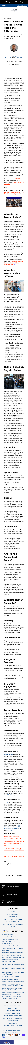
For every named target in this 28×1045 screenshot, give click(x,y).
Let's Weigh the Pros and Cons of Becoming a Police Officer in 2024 (14, 843)
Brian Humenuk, (10, 57)
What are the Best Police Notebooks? (13, 981)
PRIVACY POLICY (13, 1008)
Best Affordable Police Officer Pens (12, 946)
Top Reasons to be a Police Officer (12, 953)
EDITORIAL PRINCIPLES (13, 1011)
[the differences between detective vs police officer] (14, 208)
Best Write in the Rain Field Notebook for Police (13, 969)
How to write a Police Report (10, 977)
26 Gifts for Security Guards (10, 979)
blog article (12, 35)
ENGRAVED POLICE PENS (13, 922)
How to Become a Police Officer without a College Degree (11, 997)
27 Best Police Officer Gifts (10, 939)
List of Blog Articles (7, 934)
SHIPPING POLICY (13, 1021)
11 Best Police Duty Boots (9, 937)
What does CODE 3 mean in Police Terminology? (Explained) (14, 849)
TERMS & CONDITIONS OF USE (13, 1006)
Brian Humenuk (8, 754)
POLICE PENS (13, 917)
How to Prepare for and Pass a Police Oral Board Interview (13, 965)
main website (10, 830)
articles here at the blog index (14, 183)
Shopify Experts (14, 1032)
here (17, 828)
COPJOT (19, 58)
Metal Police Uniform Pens (12, 827)
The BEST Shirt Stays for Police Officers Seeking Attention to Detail (12, 985)
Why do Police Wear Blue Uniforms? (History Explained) (13, 837)
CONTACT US (13, 1023)
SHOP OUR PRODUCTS (13, 914)
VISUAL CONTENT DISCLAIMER (13, 1016)
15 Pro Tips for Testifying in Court (11, 955)
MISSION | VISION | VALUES (13, 1013)
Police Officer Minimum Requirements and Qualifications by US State (13, 993)
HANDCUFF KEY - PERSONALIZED (13, 919)
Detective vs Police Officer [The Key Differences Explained (14, 193)
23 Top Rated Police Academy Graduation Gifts (11, 942)
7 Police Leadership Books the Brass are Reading (12, 949)
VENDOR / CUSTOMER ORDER (13, 1026)
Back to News (15, 875)
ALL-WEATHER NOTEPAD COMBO (13, 924)
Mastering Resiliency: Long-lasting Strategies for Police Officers (12, 989)
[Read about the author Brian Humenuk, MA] (14, 51)
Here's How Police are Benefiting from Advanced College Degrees (13, 958)
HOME (13, 912)
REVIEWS (13, 927)
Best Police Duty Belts (8, 962)
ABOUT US (9, 795)
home (5, 35)
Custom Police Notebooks (12, 826)
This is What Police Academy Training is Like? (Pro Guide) (13, 973)
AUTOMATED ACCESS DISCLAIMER (13, 1018)
